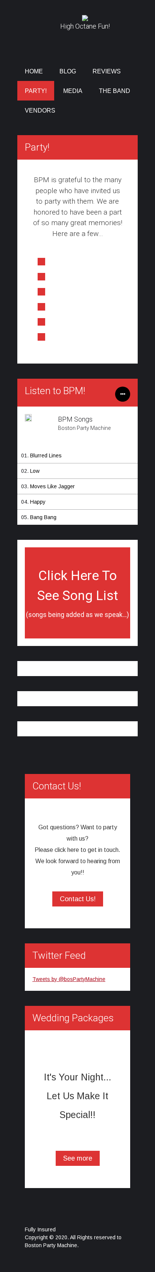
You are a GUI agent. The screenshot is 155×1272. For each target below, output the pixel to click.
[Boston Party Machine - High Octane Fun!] (85, 17)
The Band (114, 91)
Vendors (40, 110)
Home (34, 71)
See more (77, 1158)
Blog (67, 71)
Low (35, 471)
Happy (38, 502)
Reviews (107, 71)
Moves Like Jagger (52, 486)
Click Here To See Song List (77, 593)
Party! (36, 91)
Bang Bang (43, 517)
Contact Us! (78, 899)
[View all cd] (122, 397)
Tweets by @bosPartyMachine (68, 979)
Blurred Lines (46, 455)
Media (72, 91)
